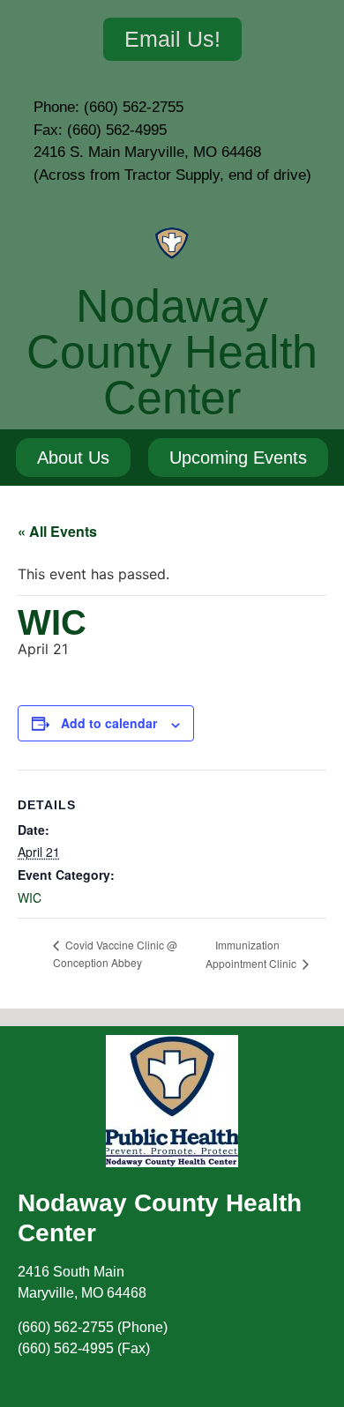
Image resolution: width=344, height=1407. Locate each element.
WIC (29, 897)
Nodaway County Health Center (172, 351)
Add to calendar (109, 723)
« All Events (57, 531)
